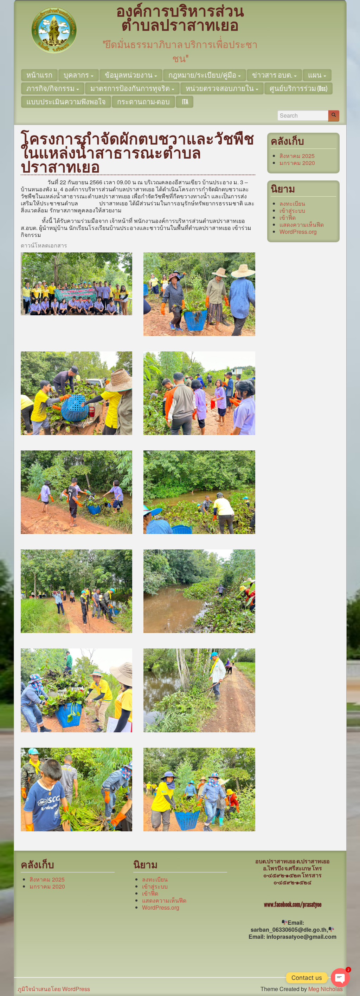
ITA (184, 102)
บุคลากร (77, 75)
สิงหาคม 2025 (297, 156)
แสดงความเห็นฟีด (301, 224)
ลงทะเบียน (292, 203)
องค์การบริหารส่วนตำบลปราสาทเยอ (180, 18)
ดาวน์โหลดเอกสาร (44, 245)
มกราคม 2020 (297, 163)
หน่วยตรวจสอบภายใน (220, 88)
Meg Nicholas (325, 989)
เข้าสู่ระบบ (292, 210)
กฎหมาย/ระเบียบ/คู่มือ (202, 75)
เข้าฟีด (287, 217)
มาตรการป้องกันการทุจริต (130, 88)
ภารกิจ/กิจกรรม (51, 88)
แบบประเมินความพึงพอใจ (66, 102)
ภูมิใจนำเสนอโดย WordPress (54, 989)
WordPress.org (298, 231)
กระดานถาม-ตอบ (143, 102)
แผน (315, 75)
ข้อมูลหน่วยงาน (129, 75)
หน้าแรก (39, 75)
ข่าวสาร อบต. (272, 75)
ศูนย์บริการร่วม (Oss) (298, 88)
